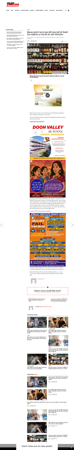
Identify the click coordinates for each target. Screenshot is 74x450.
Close (72, 445)
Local (11, 10)
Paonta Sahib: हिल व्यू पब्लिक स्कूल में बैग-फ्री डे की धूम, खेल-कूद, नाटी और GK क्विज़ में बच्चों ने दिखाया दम (58, 350)
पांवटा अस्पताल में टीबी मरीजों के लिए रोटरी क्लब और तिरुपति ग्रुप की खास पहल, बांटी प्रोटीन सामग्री (37, 332)
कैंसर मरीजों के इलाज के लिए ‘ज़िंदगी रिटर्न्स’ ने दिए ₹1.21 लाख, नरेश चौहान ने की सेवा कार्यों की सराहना (36, 338)
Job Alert (52, 10)
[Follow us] (65, 10)
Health (46, 10)
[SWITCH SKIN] (44, 5)
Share (28, 45)
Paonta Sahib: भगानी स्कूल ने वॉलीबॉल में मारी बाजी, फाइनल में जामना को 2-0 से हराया (58, 368)
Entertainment (39, 10)
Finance (32, 10)
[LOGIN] (68, 10)
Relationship (59, 10)
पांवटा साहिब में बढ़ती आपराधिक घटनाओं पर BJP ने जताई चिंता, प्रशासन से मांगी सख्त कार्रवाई (57, 332)
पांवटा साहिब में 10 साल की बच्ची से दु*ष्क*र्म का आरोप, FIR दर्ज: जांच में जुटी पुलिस (37, 368)
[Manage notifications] (71, 447)
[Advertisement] (37, 19)
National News (25, 10)
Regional (17, 10)
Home (7, 10)
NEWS (29, 335)
